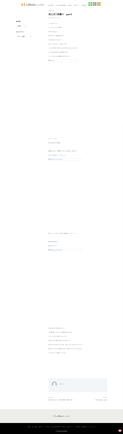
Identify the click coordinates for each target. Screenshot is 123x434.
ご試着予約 (83, 5)
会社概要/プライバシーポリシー (88, 426)
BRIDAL (76, 5)
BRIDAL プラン (70, 426)
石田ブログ (50, 10)
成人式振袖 (50, 5)
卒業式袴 (70, 5)
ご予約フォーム (99, 4)
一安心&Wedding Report (101, 400)
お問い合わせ (96, 4)
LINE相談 (91, 4)
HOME (29, 426)
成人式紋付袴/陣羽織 (61, 5)
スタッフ (59, 17)
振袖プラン (41, 426)
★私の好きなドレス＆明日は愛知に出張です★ (60, 400)
